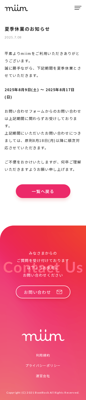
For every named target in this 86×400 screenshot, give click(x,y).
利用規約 (43, 355)
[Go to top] (76, 389)
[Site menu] (78, 8)
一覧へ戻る (43, 191)
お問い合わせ (37, 292)
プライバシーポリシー (43, 365)
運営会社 (43, 375)
